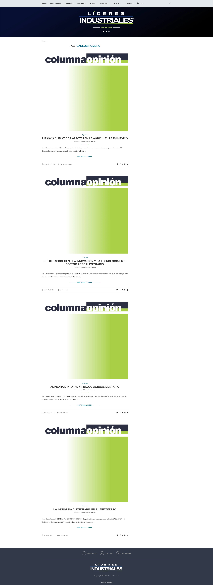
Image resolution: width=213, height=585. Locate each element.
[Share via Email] (127, 164)
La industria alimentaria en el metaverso (84, 509)
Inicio (44, 3)
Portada (44, 41)
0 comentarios (67, 164)
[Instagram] (109, 32)
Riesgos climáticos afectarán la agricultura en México (85, 138)
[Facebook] (103, 32)
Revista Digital (55, 3)
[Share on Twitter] (122, 164)
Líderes (139, 3)
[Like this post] (117, 164)
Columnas (128, 3)
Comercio (115, 3)
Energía (92, 3)
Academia (103, 3)
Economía (68, 3)
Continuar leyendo (84, 156)
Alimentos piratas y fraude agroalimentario (84, 386)
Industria (80, 3)
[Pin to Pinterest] (124, 164)
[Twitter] (106, 32)
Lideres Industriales (89, 141)
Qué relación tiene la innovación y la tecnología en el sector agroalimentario (84, 263)
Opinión (84, 135)
